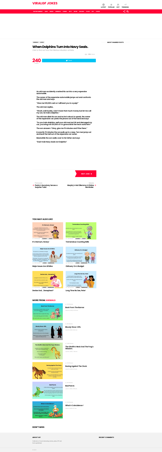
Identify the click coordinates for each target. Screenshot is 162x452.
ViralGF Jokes (45, 3)
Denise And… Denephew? (42, 290)
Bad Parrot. (70, 386)
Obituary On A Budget (75, 266)
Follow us (124, 11)
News (51, 11)
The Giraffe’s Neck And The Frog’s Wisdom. (79, 347)
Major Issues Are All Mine (42, 266)
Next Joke (86, 174)
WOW (75, 11)
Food (88, 11)
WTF (70, 11)
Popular (111, 7)
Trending (125, 7)
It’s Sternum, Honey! (40, 242)
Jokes (98, 11)
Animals (58, 11)
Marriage (51, 263)
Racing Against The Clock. (76, 366)
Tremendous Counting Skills (77, 242)
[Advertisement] (81, 26)
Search (127, 11)
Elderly (44, 238)
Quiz (46, 11)
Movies (81, 11)
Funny (65, 11)
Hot (118, 7)
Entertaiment (38, 11)
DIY (93, 11)
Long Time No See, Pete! (76, 290)
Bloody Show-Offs (73, 327)
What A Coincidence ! (74, 405)
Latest (103, 7)
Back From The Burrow (74, 307)
